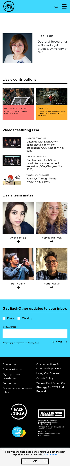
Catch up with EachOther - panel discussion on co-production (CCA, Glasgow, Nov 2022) (45, 146)
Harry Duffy (18, 283)
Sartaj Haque (51, 283)
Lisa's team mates (18, 195)
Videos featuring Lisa (21, 130)
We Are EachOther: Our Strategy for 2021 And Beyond (51, 387)
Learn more (50, 454)
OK (35, 461)
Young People (33, 175)
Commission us (12, 369)
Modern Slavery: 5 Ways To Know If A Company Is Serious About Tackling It (51, 113)
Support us (9, 383)
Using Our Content (48, 373)
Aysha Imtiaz (18, 237)
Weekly (27, 318)
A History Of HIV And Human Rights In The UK (15, 112)
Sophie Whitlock (52, 237)
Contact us (9, 364)
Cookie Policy (44, 378)
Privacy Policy (33, 343)
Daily (10, 318)
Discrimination (10, 108)
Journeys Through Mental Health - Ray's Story (42, 180)
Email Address (10, 327)
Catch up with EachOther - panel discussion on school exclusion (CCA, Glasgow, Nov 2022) (45, 165)
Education (31, 138)
